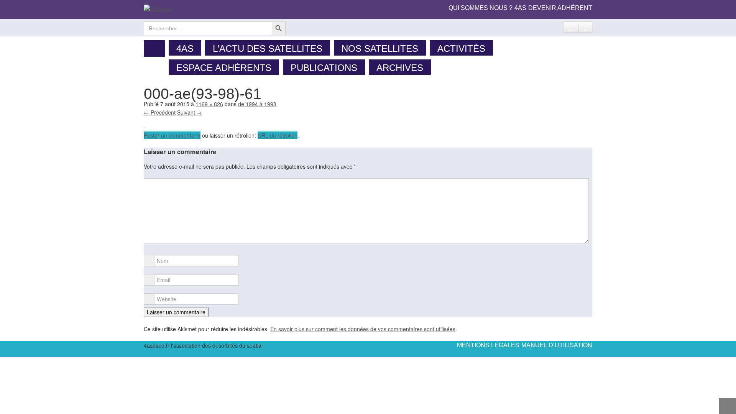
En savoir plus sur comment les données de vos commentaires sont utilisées (362, 329)
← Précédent (160, 112)
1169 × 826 (209, 104)
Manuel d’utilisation (556, 345)
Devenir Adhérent (560, 8)
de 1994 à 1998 (257, 104)
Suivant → (189, 112)
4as (520, 8)
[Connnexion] (585, 27)
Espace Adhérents (223, 67)
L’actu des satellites (267, 48)
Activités (461, 48)
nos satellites (380, 48)
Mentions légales (488, 345)
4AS (185, 48)
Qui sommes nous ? (481, 8)
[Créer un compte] (571, 27)
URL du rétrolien (277, 135)
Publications (324, 67)
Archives (399, 67)
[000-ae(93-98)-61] (144, 127)
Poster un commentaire (172, 135)
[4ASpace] (158, 8)
